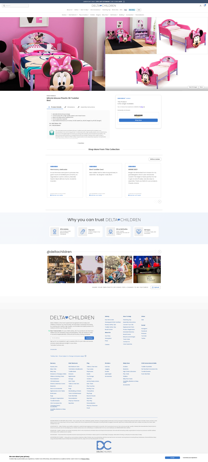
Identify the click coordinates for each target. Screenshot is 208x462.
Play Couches (90, 386)
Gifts (121, 10)
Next (160, 201)
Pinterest (143, 333)
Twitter (143, 338)
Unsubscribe (53, 349)
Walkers (125, 376)
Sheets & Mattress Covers (57, 383)
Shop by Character (74, 401)
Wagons (98, 15)
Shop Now (138, 120)
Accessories (129, 15)
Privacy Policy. (85, 459)
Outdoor (89, 379)
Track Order (126, 339)
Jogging (107, 369)
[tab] (55, 107)
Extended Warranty (128, 332)
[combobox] (15, 5)
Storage (71, 379)
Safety (76, 10)
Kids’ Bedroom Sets (74, 366)
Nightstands (72, 376)
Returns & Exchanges (129, 337)
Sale (139, 9)
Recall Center (109, 329)
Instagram (144, 328)
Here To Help (84, 10)
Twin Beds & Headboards (76, 369)
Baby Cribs (53, 369)
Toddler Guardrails (146, 366)
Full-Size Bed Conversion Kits (149, 369)
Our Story (107, 336)
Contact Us (126, 341)
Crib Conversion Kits (56, 403)
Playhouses (90, 371)
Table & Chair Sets (74, 383)
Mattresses (113, 15)
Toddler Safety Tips (110, 327)
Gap (125, 10)
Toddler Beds (72, 371)
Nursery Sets (53, 366)
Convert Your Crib (128, 324)
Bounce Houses (91, 396)
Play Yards (126, 374)
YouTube (143, 336)
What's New (115, 10)
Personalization (140, 15)
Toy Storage (90, 376)
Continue (89, 338)
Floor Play (89, 401)
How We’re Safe (109, 320)
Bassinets (53, 386)
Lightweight (108, 374)
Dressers (71, 374)
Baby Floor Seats (127, 379)
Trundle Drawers (55, 401)
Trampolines (90, 391)
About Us (69, 10)
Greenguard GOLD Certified (113, 322)
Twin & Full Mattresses (75, 393)
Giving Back (108, 338)
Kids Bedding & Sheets (75, 391)
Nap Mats (71, 403)
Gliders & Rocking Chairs (57, 376)
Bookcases (53, 393)
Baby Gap (53, 371)
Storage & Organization (57, 398)
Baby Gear (105, 15)
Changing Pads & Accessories (55, 406)
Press (106, 341)
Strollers (92, 15)
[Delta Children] (72, 318)
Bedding (121, 15)
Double (107, 371)
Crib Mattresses (54, 381)
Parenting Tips (106, 10)
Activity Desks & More (93, 381)
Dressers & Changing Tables (58, 374)
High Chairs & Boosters (129, 371)
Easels (88, 374)
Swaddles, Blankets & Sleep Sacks (58, 409)
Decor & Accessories (56, 388)
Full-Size (107, 366)
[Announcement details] (85, 356)
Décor (70, 386)
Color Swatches (127, 344)
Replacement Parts (128, 327)
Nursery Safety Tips (110, 324)
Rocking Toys (90, 388)
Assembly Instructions (129, 322)
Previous (156, 201)
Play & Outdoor (83, 15)
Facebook (144, 331)
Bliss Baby (132, 10)
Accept (172, 457)
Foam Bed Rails (73, 396)
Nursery (64, 15)
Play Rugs (89, 393)
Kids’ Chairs (72, 381)
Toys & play (90, 369)
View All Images (193, 87)
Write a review (155, 159)
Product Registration (129, 329)
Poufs (88, 408)
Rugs (51, 396)
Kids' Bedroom (73, 15)
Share (201, 87)
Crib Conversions (95, 10)
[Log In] (200, 5)
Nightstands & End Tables (57, 391)
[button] (121, 98)
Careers (107, 344)
